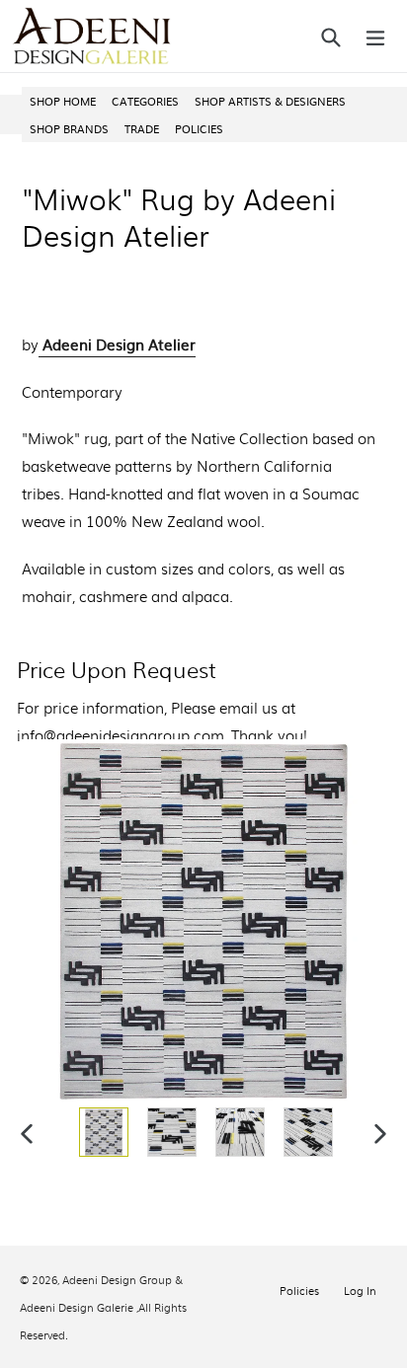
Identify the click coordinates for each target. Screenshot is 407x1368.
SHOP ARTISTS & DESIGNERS (270, 101)
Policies (299, 1290)
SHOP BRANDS (69, 128)
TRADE (141, 128)
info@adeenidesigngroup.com (120, 735)
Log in (360, 1290)
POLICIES (199, 128)
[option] (101, 1132)
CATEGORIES (145, 101)
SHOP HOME (63, 101)
